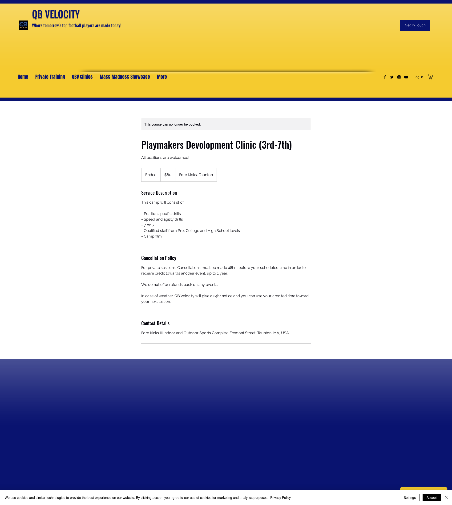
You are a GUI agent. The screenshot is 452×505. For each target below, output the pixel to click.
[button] (431, 76)
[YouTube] (406, 77)
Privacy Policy (280, 497)
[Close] (446, 497)
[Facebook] (385, 77)
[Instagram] (399, 77)
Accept (432, 497)
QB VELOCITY (56, 14)
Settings (410, 497)
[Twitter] (392, 77)
